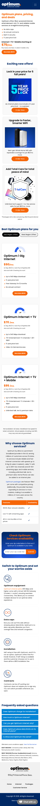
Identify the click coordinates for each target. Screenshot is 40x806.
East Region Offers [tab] (11, 234)
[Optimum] (20, 769)
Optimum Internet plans (13, 589)
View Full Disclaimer (30, 744)
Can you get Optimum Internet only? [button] (18, 723)
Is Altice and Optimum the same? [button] (17, 737)
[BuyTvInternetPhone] (20, 775)
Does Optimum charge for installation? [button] (19, 711)
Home (9, 784)
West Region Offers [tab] (29, 234)
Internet (18, 784)
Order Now (20, 110)
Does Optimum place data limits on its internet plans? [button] (19, 730)
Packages (29, 784)
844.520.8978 (9, 52)
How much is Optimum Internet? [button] (16, 717)
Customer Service (20, 788)
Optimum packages (13, 482)
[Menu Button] (35, 5)
